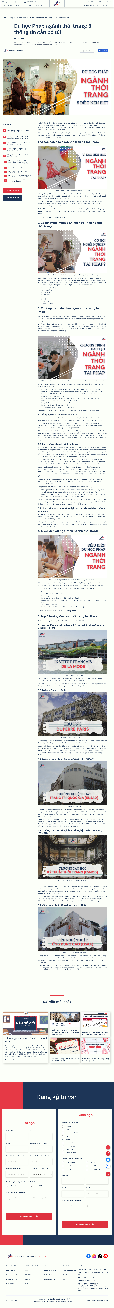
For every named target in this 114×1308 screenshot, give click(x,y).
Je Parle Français (16, 51)
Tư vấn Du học (13, 198)
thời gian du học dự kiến (38, 1143)
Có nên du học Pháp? (58, 217)
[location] (108, 1147)
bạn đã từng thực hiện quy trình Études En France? (22, 1182)
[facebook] (88, 1256)
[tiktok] (100, 1256)
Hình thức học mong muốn (70, 1122)
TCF (77, 600)
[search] (108, 1153)
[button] (20, 5)
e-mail (8, 1143)
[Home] (4, 17)
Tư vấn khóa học (13, 191)
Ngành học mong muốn (13, 1168)
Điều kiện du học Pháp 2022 (64, 611)
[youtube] (105, 1256)
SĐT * (31, 1130)
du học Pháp (64, 970)
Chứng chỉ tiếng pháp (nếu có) (40, 1156)
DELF (67, 600)
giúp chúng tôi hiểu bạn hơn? (15, 1192)
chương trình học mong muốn (40, 1168)
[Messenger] (108, 1160)
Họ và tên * (9, 1130)
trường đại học (98, 196)
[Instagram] (94, 1256)
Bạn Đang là (66, 1139)
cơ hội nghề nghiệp (79, 280)
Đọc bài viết (11, 1060)
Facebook (89, 1188)
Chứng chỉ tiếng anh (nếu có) (15, 1156)
